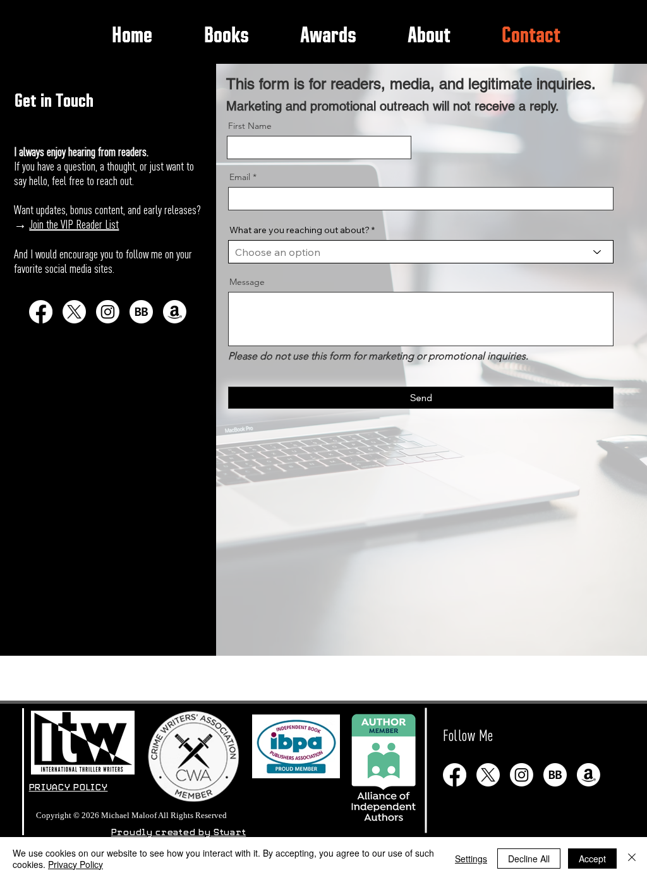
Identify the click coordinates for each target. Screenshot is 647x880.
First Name (250, 125)
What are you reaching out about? (299, 230)
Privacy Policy (75, 864)
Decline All (529, 858)
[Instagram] (107, 311)
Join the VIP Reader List (74, 224)
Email (239, 176)
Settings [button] (471, 858)
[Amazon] (174, 311)
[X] (74, 311)
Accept (592, 858)
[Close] (631, 858)
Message (247, 281)
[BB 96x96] (141, 311)
